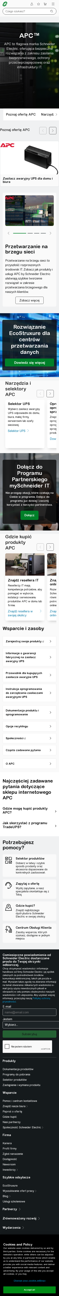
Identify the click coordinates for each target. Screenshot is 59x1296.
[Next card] (52, 130)
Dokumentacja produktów (18, 1069)
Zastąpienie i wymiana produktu (21, 1085)
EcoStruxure (10, 1185)
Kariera (7, 1143)
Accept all (29, 1290)
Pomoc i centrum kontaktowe (20, 1101)
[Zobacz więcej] (29, 300)
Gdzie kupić (10, 1116)
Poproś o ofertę (12, 1111)
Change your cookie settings (29, 1280)
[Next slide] (50, 393)
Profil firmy (10, 1148)
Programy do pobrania (16, 1074)
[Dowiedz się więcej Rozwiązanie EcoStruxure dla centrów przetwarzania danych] (29, 362)
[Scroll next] (56, 114)
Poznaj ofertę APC (21, 114)
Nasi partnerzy (11, 1122)
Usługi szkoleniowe (14, 1201)
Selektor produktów (15, 1079)
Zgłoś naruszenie (13, 1153)
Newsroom (9, 1164)
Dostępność (10, 1159)
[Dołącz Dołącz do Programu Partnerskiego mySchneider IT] (29, 515)
